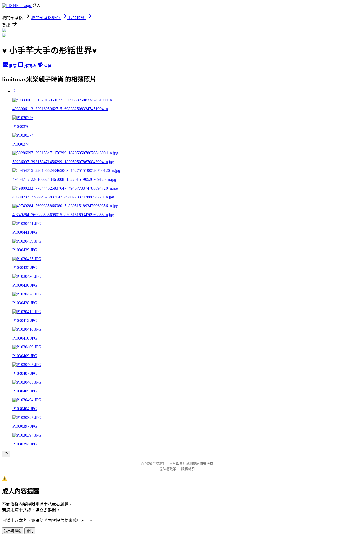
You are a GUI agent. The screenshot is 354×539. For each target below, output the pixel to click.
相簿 (13, 66)
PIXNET (158, 464)
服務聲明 (188, 469)
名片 (48, 66)
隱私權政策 (167, 469)
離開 (29, 531)
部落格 (30, 66)
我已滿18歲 (12, 531)
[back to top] (6, 454)
